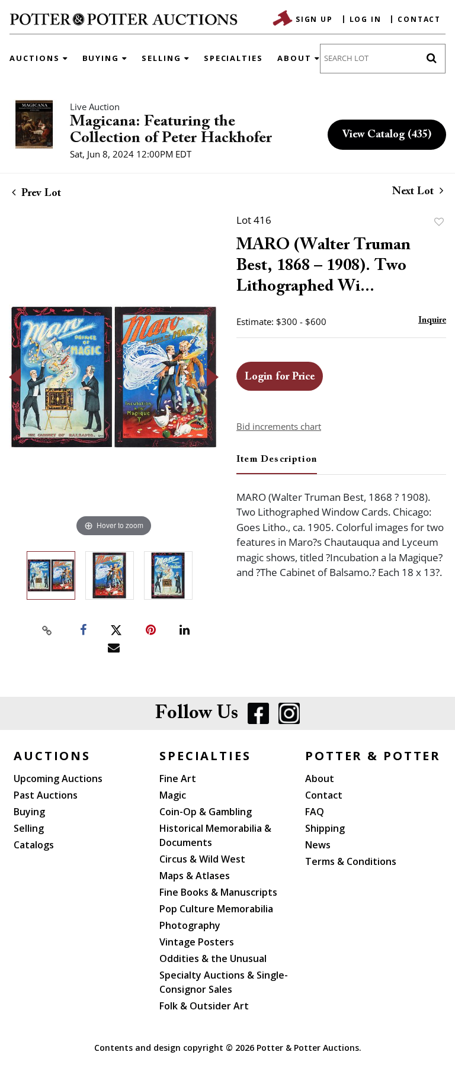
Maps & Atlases (194, 875)
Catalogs (34, 844)
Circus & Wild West (202, 859)
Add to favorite (439, 222)
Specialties (233, 58)
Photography (189, 925)
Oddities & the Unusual (213, 958)
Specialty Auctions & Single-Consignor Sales (223, 982)
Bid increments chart (278, 426)
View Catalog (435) (386, 135)
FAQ (314, 811)
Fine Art (177, 778)
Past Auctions (46, 795)
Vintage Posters (196, 941)
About (319, 778)
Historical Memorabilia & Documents (215, 835)
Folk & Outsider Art (204, 1005)
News (318, 844)
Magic (172, 795)
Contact (419, 19)
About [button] (296, 58)
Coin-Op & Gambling (205, 811)
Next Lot (414, 191)
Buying (29, 811)
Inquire (432, 320)
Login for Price (280, 377)
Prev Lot (39, 193)
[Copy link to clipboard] (47, 630)
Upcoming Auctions (58, 778)
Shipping (325, 828)
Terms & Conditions (350, 861)
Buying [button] (102, 58)
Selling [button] (163, 58)
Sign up (314, 19)
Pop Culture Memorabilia (216, 908)
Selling (29, 828)
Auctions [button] (36, 58)
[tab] (276, 464)
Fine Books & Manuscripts (218, 892)
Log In (366, 19)
